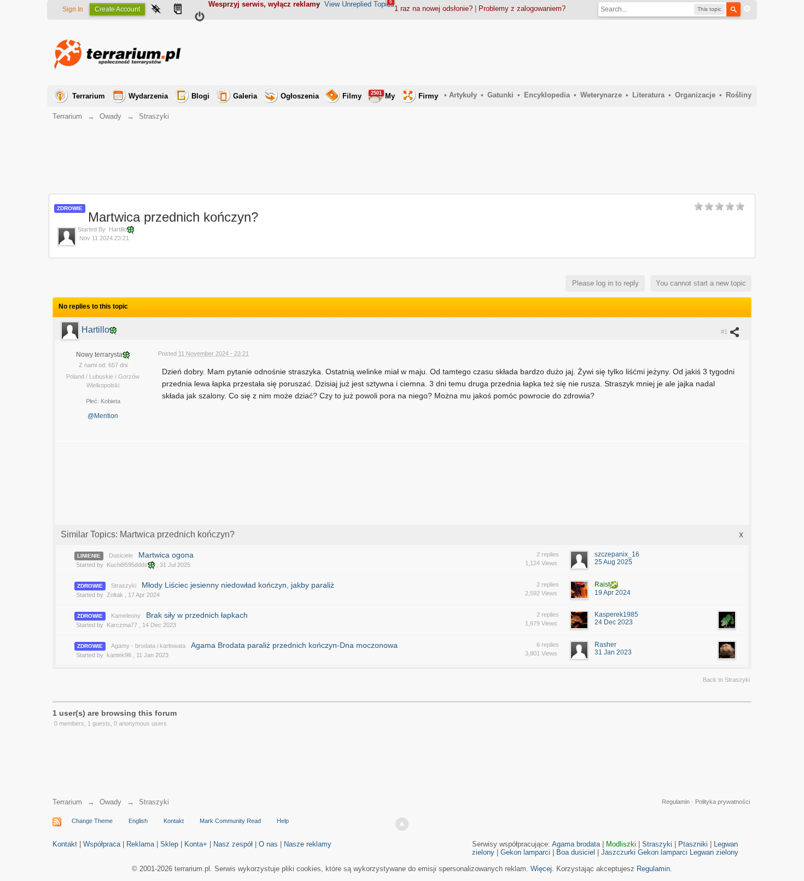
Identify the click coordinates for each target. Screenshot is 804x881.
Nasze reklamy (307, 844)
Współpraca (101, 844)
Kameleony (126, 615)
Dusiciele (121, 555)
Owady (110, 802)
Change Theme (92, 821)
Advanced (747, 8)
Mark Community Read (230, 821)
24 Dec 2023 (614, 622)
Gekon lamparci (525, 852)
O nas (268, 844)
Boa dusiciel (575, 852)
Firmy (428, 96)
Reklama (140, 844)
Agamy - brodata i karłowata (148, 645)
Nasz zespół (233, 844)
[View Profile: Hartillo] (71, 329)
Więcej (541, 869)
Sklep (169, 844)
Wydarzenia (148, 96)
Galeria (245, 96)
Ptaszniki (693, 844)
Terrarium (88, 96)
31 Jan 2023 (613, 652)
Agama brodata (576, 844)
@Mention (103, 416)
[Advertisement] (552, 52)
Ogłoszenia (300, 96)
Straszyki (123, 585)
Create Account (117, 9)
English (138, 821)
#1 (725, 331)
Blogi (200, 96)
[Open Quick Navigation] (156, 10)
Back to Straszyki (726, 679)
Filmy (352, 96)
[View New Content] (178, 10)
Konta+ (195, 844)
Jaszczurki (618, 852)
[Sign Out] (200, 18)
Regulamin (676, 801)
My (383, 95)
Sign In (72, 9)
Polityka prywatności (722, 801)
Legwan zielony (714, 852)
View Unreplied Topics (359, 4)
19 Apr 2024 (613, 592)
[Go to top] (402, 824)
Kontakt (174, 821)
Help (283, 821)
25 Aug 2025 (613, 562)
